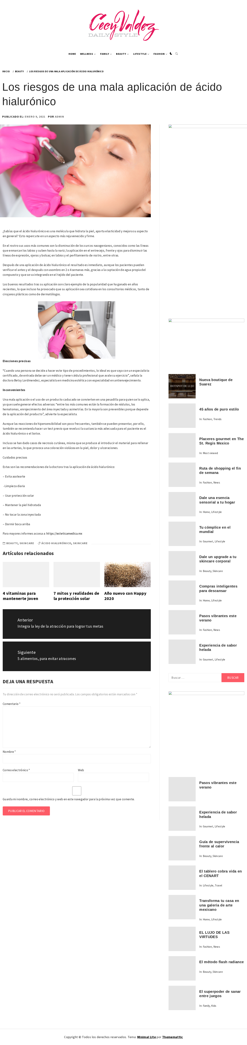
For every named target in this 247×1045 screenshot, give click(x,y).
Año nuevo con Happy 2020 (125, 595)
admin (59, 116)
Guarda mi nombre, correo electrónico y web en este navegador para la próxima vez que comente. (69, 799)
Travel (218, 885)
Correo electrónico (16, 770)
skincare (80, 543)
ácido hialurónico (56, 543)
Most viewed (210, 453)
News (216, 482)
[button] (171, 53)
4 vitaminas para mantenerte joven (20, 595)
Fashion (159, 53)
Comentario (11, 704)
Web (81, 770)
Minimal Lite (146, 1037)
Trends (217, 419)
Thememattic (172, 1037)
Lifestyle (140, 53)
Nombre (9, 752)
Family (104, 53)
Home (72, 53)
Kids (213, 1005)
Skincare (27, 543)
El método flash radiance (221, 962)
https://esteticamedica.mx (64, 534)
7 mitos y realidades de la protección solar (76, 595)
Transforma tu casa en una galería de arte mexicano (219, 905)
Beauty (121, 53)
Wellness (86, 53)
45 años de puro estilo (219, 409)
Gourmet (208, 541)
